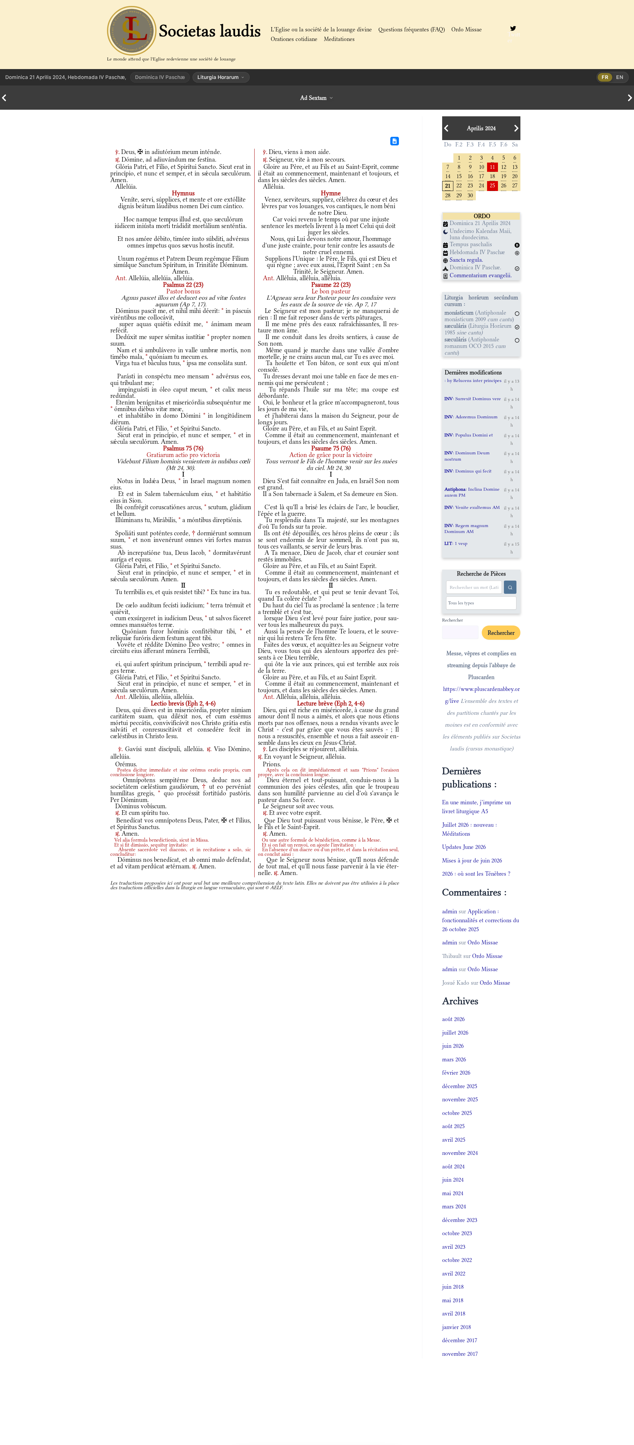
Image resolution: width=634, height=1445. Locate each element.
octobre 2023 (457, 1233)
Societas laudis (210, 31)
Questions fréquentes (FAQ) (411, 29)
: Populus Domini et (468, 435)
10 (481, 166)
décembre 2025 (459, 1086)
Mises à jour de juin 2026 (472, 860)
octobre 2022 (457, 1260)
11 (492, 166)
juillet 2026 (455, 1032)
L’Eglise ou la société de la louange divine (321, 29)
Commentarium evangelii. (481, 275)
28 (447, 195)
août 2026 (453, 1019)
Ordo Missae (466, 29)
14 (447, 175)
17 (481, 175)
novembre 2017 (460, 1353)
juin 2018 (453, 1286)
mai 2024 (452, 1193)
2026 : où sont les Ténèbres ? (476, 873)
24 (481, 185)
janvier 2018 (456, 1327)
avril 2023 (453, 1246)
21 (447, 185)
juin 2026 (453, 1046)
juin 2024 (453, 1179)
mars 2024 (454, 1206)
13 (514, 166)
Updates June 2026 (464, 847)
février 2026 (456, 1072)
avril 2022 (453, 1273)
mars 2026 (454, 1059)
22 (459, 185)
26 (503, 185)
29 (459, 195)
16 (470, 175)
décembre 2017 (459, 1340)
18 (492, 175)
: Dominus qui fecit (468, 471)
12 (503, 166)
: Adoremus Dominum (471, 417)
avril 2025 (453, 1139)
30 (470, 195)
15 (459, 175)
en (619, 77)
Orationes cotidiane (294, 39)
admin (449, 911)
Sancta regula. (466, 259)
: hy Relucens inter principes (473, 380)
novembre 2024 (460, 1153)
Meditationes (339, 39)
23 (470, 185)
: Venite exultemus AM (472, 507)
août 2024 (453, 1166)
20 (514, 175)
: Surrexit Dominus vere (472, 398)
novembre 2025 (460, 1099)
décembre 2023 (459, 1220)
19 (503, 175)
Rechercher (452, 620)
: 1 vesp (455, 543)
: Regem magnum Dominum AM (466, 528)
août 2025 (453, 1126)
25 (492, 185)
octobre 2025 (457, 1113)
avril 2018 (453, 1313)
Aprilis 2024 (481, 128)
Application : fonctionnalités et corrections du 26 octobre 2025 (480, 920)
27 (514, 185)
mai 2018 (452, 1300)
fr (605, 77)
